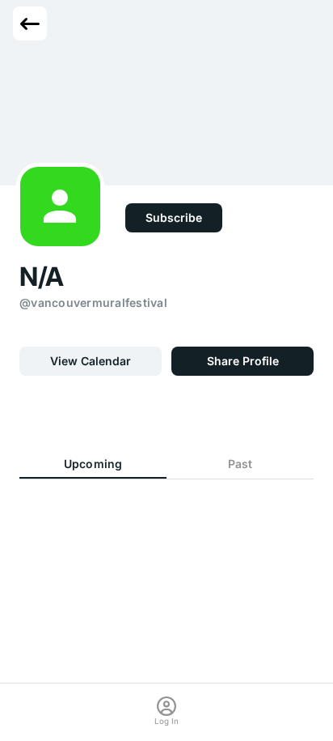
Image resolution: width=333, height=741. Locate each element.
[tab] (92, 464)
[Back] (30, 23)
